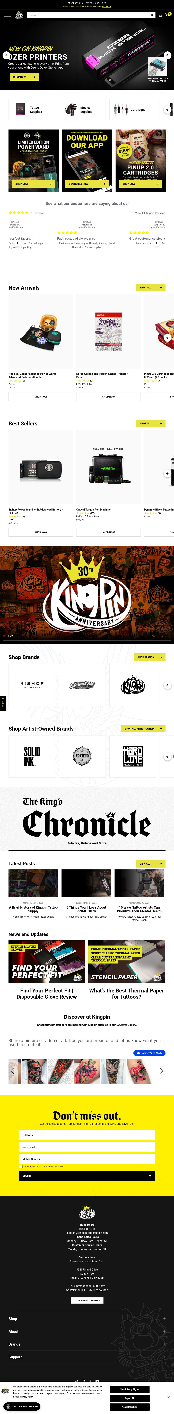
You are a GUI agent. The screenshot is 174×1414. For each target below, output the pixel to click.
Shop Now (102, 6)
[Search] (152, 15)
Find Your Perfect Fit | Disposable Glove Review (46, 993)
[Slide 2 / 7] (82, 757)
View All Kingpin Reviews (150, 213)
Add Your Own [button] (152, 1053)
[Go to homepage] (19, 15)
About (13, 1331)
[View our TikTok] (77, 1381)
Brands (14, 1344)
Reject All (129, 1398)
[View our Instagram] (83, 1381)
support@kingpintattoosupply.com (87, 1233)
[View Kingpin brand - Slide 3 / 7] (132, 685)
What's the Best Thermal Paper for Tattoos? (126, 993)
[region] (87, 1398)
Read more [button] (94, 255)
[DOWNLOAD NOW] (87, 161)
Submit (27, 1175)
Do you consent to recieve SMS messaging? (43, 1167)
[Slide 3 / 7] (132, 757)
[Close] (168, 1397)
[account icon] (160, 15)
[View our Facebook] (90, 1381)
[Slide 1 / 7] (31, 757)
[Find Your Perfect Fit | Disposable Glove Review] (46, 961)
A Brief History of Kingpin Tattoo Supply (33, 909)
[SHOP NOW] (33, 161)
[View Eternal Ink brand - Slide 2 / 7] (82, 685)
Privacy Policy (26, 1396)
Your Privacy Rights (87, 1300)
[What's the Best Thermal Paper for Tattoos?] (126, 961)
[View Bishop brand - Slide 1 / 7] (31, 685)
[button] (6, 55)
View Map (102, 1290)
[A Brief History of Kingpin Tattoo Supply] (33, 883)
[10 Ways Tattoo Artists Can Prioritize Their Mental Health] (139, 883)
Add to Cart (41, 365)
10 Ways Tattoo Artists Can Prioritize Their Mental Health (139, 909)
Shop (12, 1318)
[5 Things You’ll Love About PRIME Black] (86, 883)
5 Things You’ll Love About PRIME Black (86, 909)
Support (15, 1356)
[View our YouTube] (97, 1381)
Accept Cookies (129, 1406)
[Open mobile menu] (7, 15)
